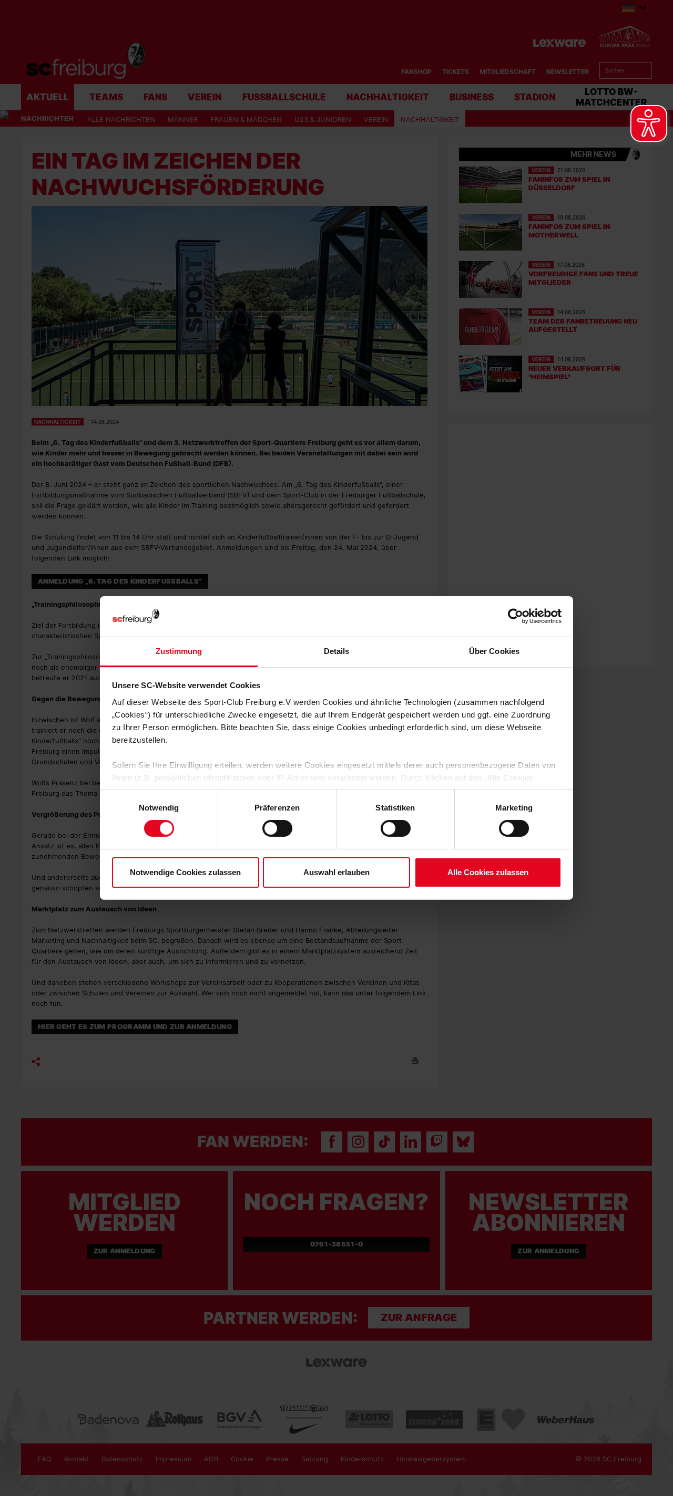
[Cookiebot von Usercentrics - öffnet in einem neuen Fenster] (516, 616)
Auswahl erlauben (336, 872)
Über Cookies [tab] (494, 651)
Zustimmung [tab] (179, 651)
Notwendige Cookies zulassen (185, 872)
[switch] (277, 828)
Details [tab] (337, 651)
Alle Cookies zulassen (487, 872)
